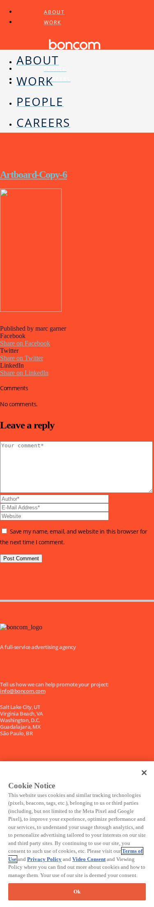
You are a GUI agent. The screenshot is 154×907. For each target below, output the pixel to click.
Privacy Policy (44, 859)
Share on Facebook (25, 343)
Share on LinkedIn (24, 372)
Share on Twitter (21, 358)
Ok (77, 892)
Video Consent (89, 859)
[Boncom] (74, 53)
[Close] (144, 773)
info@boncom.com (22, 691)
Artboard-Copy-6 (33, 174)
